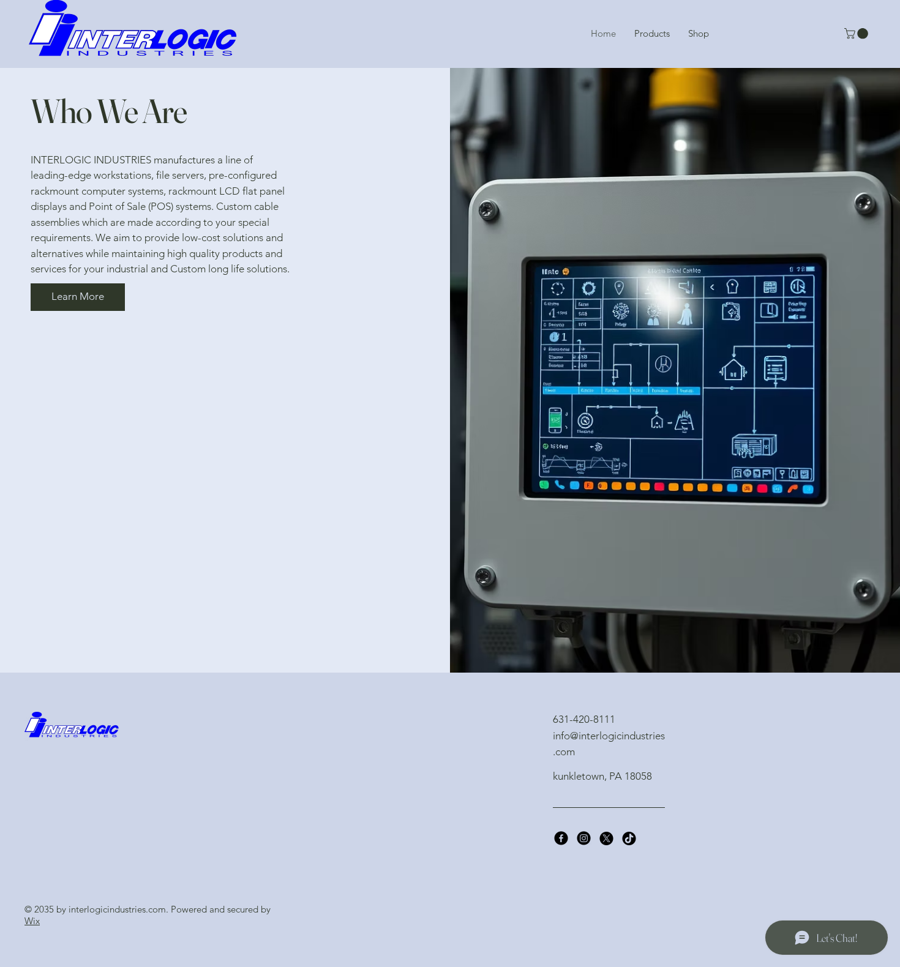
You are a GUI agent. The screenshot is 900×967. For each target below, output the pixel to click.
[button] (857, 33)
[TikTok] (629, 838)
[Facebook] (561, 838)
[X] (606, 838)
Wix (32, 921)
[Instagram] (584, 838)
